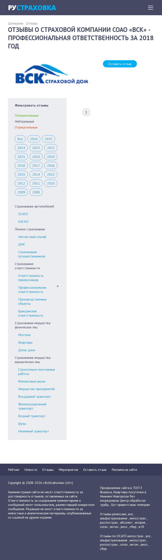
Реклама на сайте (124, 469)
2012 (21, 183)
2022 (51, 148)
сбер (133, 526)
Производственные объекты (32, 301)
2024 (21, 148)
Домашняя (15, 23)
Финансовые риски (31, 381)
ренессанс (119, 514)
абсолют (126, 522)
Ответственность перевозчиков (31, 277)
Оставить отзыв (120, 64)
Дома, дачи (26, 350)
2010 (51, 183)
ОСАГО (23, 214)
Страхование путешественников (31, 254)
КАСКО (23, 221)
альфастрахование (113, 518)
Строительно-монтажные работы (36, 371)
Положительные (27, 115)
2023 (36, 148)
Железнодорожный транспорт (32, 406)
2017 (36, 165)
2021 (21, 156)
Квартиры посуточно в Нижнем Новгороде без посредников (123, 496)
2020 (36, 156)
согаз (104, 526)
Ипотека (24, 335)
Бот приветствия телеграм (130, 505)
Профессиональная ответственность (32, 289)
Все (20, 139)
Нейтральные (24, 121)
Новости (30, 469)
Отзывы (32, 23)
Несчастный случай (32, 237)
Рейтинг (13, 469)
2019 (51, 156)
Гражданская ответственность (30, 313)
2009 (21, 192)
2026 (34, 139)
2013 (51, 174)
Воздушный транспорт (34, 396)
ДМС (21, 244)
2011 (36, 183)
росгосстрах (109, 522)
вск (130, 514)
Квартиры (25, 342)
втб (141, 526)
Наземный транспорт (33, 431)
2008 (36, 192)
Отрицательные (26, 127)
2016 (51, 165)
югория (140, 522)
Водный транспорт (32, 416)
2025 (48, 139)
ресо (124, 526)
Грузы (22, 423)
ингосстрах (138, 518)
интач (114, 526)
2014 (36, 174)
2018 (21, 165)
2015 (21, 174)
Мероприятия (68, 469)
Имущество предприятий (36, 389)
